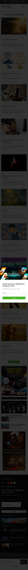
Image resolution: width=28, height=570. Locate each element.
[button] (26, 269)
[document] (14, 285)
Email (4, 292)
